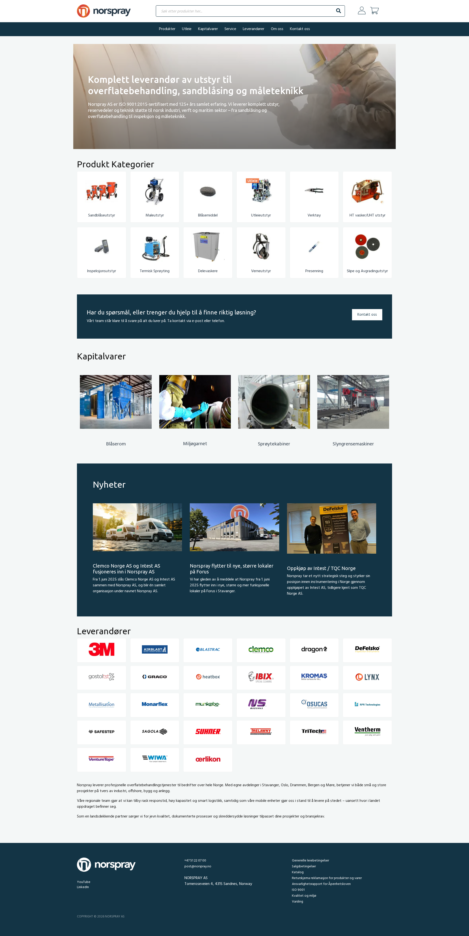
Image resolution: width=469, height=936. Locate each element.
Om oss (277, 29)
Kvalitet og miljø (304, 896)
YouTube (83, 882)
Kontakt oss (300, 29)
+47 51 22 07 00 (195, 860)
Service (230, 29)
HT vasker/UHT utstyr (367, 215)
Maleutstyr (155, 215)
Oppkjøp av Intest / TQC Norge (321, 568)
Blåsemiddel (208, 215)
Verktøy (314, 215)
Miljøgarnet (195, 444)
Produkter (167, 29)
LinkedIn (83, 887)
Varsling (297, 901)
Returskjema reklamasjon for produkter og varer (327, 878)
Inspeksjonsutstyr (101, 271)
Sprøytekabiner (274, 444)
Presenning (314, 271)
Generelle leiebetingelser (310, 860)
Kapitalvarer (208, 29)
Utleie (187, 29)
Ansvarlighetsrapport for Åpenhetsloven (321, 884)
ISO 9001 (298, 890)
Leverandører (253, 29)
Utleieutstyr (261, 215)
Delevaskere (208, 271)
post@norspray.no (197, 866)
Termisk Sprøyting (155, 271)
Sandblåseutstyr (101, 215)
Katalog (298, 872)
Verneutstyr (261, 271)
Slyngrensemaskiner (353, 444)
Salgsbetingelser (304, 866)
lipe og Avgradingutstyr (368, 271)
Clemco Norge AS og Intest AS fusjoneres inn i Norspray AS (126, 568)
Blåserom (116, 444)
